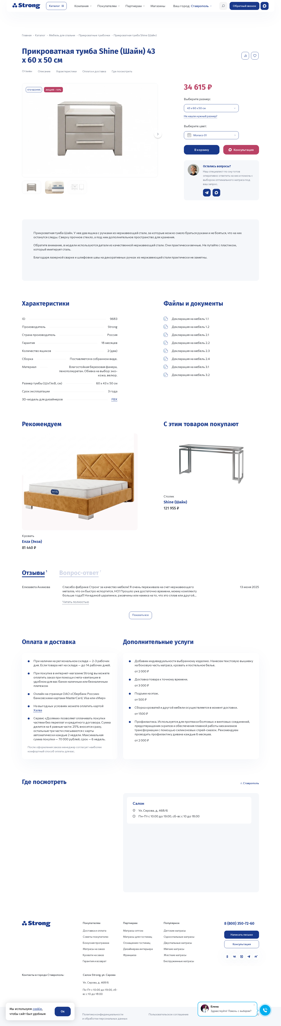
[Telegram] (249, 957)
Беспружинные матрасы (179, 961)
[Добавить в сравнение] (245, 56)
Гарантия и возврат (94, 961)
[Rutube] (256, 957)
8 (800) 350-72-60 (239, 923)
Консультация (242, 944)
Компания (81, 6)
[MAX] (242, 957)
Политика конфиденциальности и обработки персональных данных (104, 1016)
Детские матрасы (175, 930)
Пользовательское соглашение (168, 1014)
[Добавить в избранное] (255, 56)
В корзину (201, 149)
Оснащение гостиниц (136, 942)
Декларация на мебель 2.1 (190, 334)
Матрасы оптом (133, 930)
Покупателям (107, 6)
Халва (37, 710)
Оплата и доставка (94, 71)
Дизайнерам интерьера (138, 948)
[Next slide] (158, 134)
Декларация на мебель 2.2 (191, 342)
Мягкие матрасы (174, 948)
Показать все (140, 614)
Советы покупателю (95, 936)
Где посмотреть (122, 71)
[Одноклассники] (227, 957)
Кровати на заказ (93, 955)
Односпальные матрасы (179, 936)
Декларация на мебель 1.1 (190, 318)
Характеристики (66, 71)
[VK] (234, 957)
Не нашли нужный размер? (200, 116)
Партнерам (133, 6)
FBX (114, 399)
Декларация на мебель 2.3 (191, 350)
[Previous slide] (168, 526)
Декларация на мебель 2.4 (191, 359)
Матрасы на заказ (94, 948)
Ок (63, 1011)
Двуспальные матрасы (178, 942)
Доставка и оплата (94, 930)
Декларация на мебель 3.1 (190, 367)
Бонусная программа (96, 942)
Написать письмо (242, 934)
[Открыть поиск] (223, 6)
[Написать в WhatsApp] (216, 192)
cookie (37, 1009)
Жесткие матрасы (175, 955)
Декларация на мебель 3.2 (191, 375)
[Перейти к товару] (80, 491)
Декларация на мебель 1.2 (190, 326)
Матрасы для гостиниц (137, 936)
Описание (44, 71)
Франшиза (129, 955)
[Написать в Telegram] (207, 192)
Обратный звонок (244, 5)
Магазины (157, 6)
